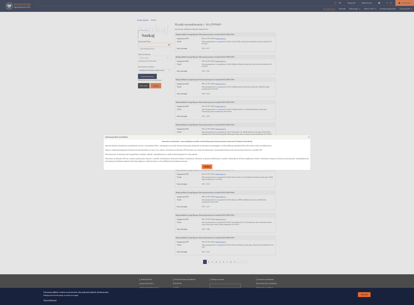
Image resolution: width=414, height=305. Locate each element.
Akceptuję (364, 294)
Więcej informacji (49, 300)
